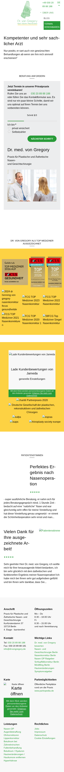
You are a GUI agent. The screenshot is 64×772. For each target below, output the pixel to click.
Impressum (40, 732)
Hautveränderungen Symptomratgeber (44, 670)
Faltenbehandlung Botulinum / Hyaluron (14, 749)
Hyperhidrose (10, 760)
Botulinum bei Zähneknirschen (12, 743)
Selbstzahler (19, 132)
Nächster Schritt (42, 139)
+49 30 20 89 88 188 (43, 767)
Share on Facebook (13, 767)
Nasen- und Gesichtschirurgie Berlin (46, 650)
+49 (44, 2)
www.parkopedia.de (44, 690)
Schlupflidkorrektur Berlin (46, 662)
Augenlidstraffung (12, 732)
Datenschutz (40, 735)
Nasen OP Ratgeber (44, 658)
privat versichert (20, 128)
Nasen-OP (9, 728)
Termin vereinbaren (51, 25)
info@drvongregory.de (50, 767)
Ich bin (11, 124)
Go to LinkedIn (35, 767)
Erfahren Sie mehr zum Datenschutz (18, 711)
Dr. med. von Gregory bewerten (45, 644)
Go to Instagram (28, 767)
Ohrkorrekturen (11, 735)
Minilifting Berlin (42, 665)
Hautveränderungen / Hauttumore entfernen (14, 756)
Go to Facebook (21, 767)
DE (58, 2)
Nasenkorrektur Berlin (45, 655)
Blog (47, 18)
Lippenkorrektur (11, 738)
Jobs (36, 728)
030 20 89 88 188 (40, 93)
